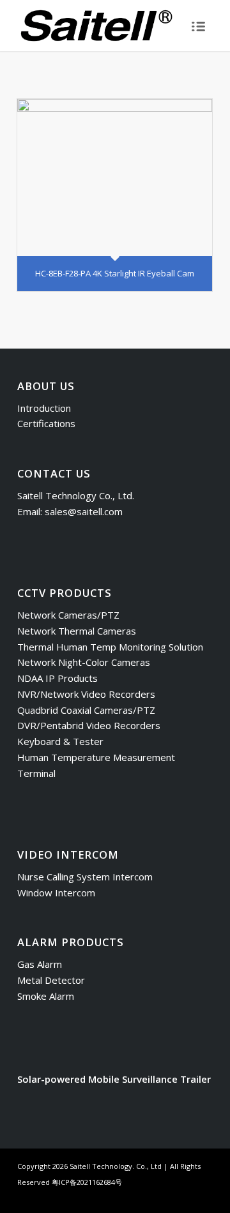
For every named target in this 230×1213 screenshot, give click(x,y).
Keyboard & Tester (60, 741)
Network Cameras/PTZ (68, 614)
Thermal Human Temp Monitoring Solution (110, 646)
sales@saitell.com (84, 511)
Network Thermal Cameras (76, 630)
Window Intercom (56, 892)
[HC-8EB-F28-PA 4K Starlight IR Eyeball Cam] (114, 177)
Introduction (44, 408)
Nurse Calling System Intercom (85, 876)
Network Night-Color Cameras (83, 662)
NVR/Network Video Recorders (86, 694)
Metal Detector (51, 980)
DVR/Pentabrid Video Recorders (88, 725)
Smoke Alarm (45, 996)
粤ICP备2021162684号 (87, 1182)
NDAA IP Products (57, 678)
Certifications (46, 423)
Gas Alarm (39, 964)
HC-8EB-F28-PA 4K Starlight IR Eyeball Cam (114, 273)
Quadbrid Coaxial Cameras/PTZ (86, 710)
